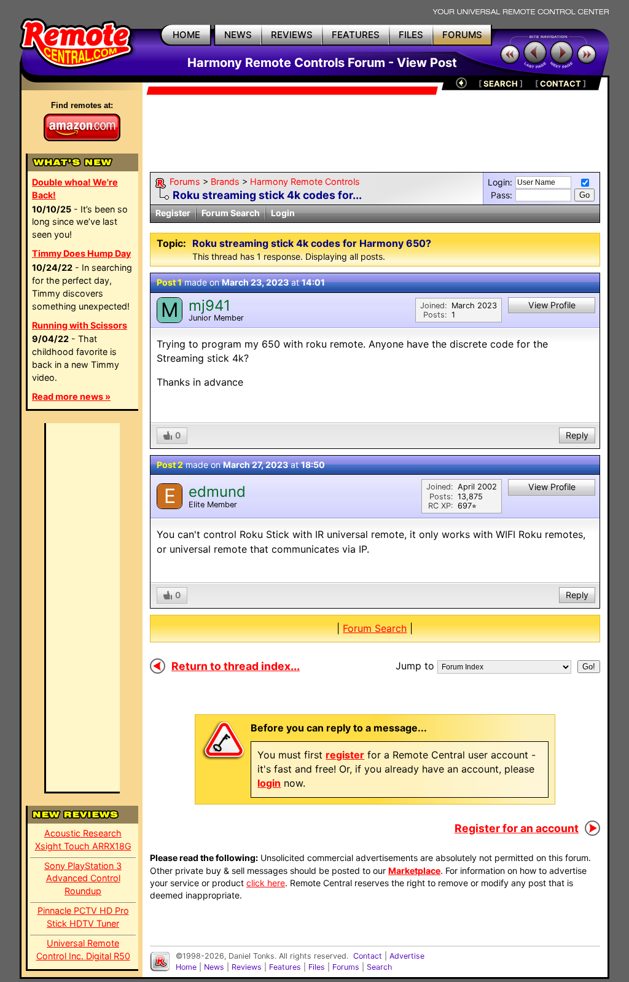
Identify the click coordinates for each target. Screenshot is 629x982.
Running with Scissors (79, 325)
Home (186, 967)
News (214, 967)
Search (379, 967)
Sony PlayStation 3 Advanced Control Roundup (83, 878)
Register (172, 213)
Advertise (406, 956)
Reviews (247, 967)
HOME (186, 35)
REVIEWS (292, 35)
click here (265, 883)
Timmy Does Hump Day (81, 253)
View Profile (552, 305)
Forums (185, 181)
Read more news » (71, 396)
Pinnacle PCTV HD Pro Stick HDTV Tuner (83, 917)
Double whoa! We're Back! (75, 188)
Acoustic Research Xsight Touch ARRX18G (83, 839)
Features (285, 967)
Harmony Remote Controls (305, 181)
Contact (367, 956)
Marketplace (414, 870)
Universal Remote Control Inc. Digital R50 (83, 949)
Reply (577, 435)
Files (316, 967)
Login (283, 213)
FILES (411, 35)
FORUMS (462, 35)
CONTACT (560, 83)
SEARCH (500, 83)
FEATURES (356, 35)
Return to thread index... (235, 666)
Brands (225, 181)
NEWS (238, 35)
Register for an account (517, 828)
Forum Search (230, 213)
